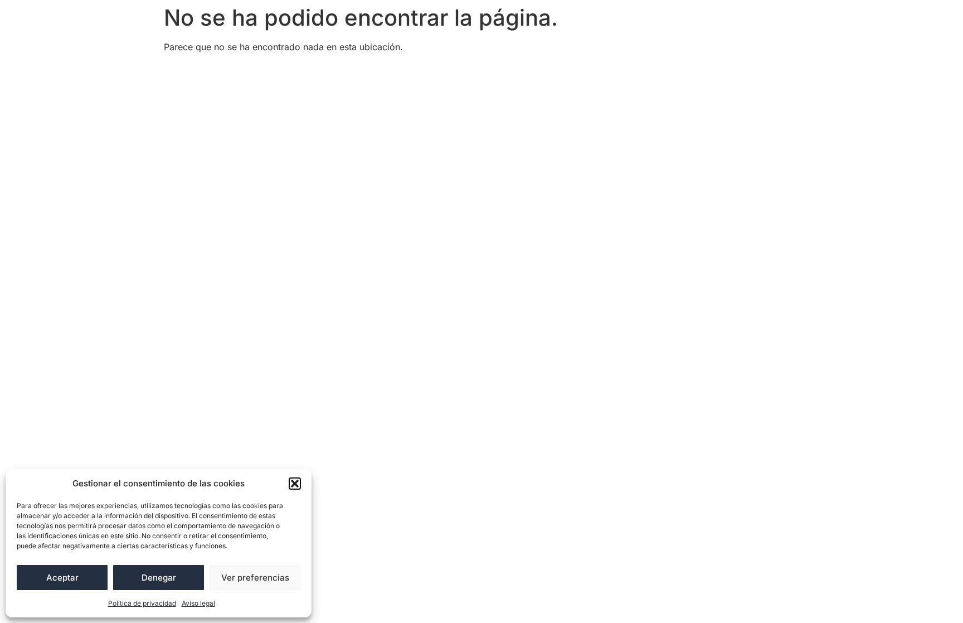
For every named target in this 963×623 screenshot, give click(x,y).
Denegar (159, 577)
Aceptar (62, 577)
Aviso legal (198, 603)
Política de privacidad (142, 603)
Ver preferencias (255, 577)
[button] (294, 483)
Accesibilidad (200, 72)
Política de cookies (455, 72)
